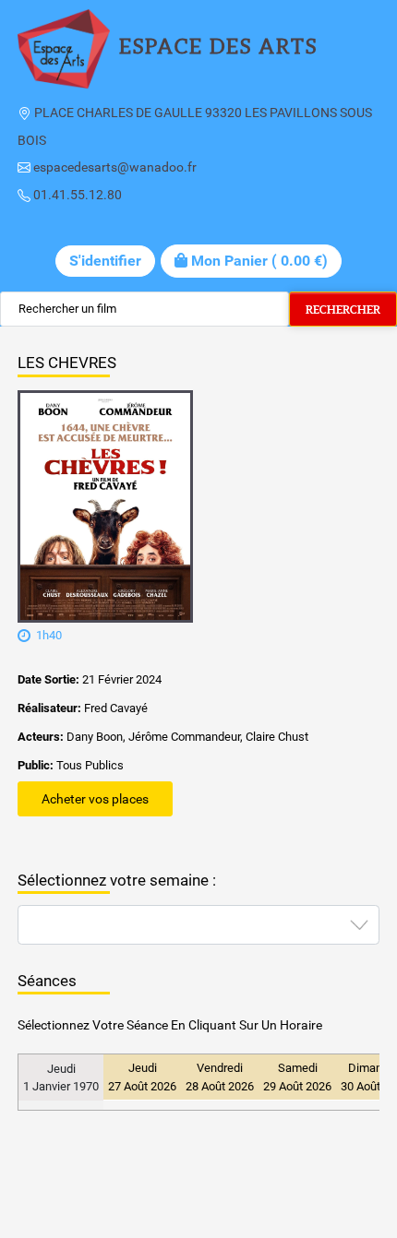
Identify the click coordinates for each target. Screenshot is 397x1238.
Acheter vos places (95, 799)
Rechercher (343, 309)
